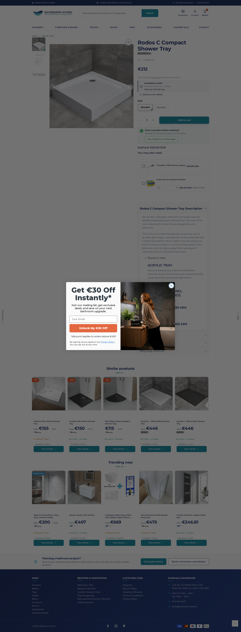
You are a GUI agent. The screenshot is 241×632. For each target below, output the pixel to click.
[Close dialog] (171, 285)
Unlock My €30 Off (93, 328)
